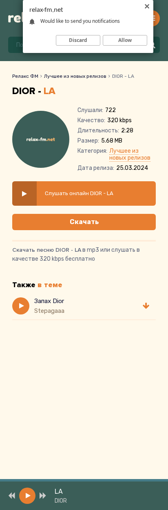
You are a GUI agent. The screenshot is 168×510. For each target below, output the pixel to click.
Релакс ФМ (25, 76)
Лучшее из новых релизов (75, 76)
